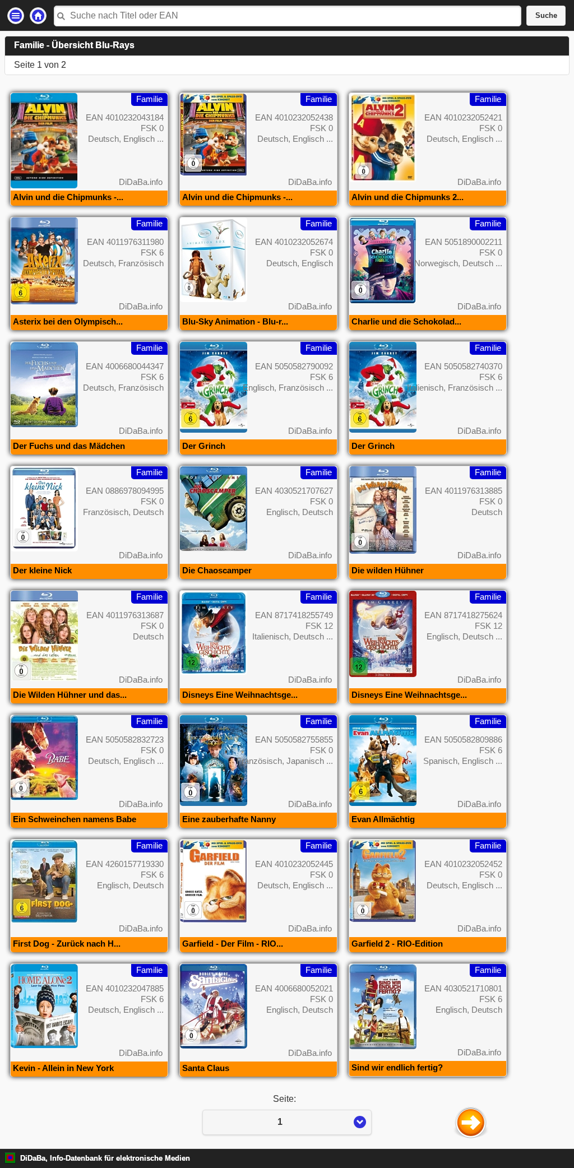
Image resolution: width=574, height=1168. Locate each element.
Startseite (38, 15)
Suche (546, 16)
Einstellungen (15, 15)
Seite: (286, 1099)
